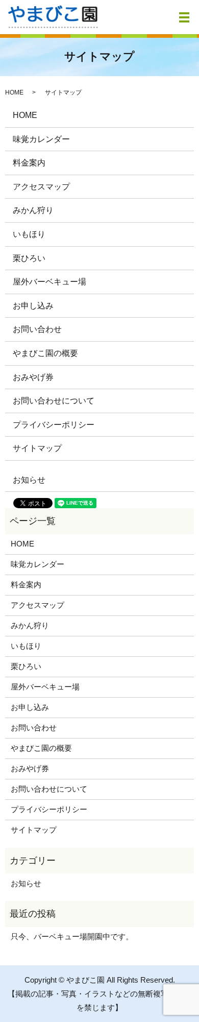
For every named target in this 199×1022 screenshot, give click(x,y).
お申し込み (33, 305)
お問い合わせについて (53, 400)
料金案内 (29, 162)
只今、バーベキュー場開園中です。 (72, 936)
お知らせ (29, 480)
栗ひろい (29, 258)
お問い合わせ (37, 329)
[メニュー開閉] (184, 17)
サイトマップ (37, 448)
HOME (14, 92)
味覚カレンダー (41, 139)
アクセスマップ (41, 186)
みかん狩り (33, 210)
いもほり (29, 234)
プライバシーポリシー (53, 424)
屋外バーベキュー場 (49, 281)
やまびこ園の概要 (45, 353)
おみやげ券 (33, 377)
